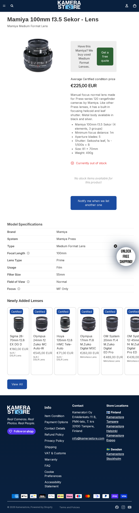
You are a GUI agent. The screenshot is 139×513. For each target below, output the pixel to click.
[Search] (12, 6)
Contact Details (55, 428)
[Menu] (4, 6)
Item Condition (54, 416)
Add (47, 327)
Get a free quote (105, 56)
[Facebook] (117, 507)
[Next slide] (128, 341)
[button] (126, 256)
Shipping (50, 447)
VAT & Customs (55, 453)
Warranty (51, 459)
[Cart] (135, 6)
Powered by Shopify (41, 507)
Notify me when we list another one (93, 203)
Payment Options (56, 422)
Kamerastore (23, 507)
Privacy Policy (54, 440)
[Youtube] (129, 507)
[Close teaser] (115, 246)
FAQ (47, 465)
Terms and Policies (69, 507)
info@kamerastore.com (88, 438)
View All (17, 384)
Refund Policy (54, 434)
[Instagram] (123, 507)
